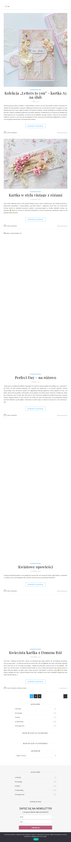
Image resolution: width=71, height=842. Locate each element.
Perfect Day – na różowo (35, 377)
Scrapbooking (35, 90)
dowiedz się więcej (35, 126)
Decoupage (18, 713)
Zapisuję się (35, 827)
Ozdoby (17, 717)
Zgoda (36, 839)
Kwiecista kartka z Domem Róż (35, 652)
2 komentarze (63, 688)
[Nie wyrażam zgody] (69, 837)
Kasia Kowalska (12, 132)
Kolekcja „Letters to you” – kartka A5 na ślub (36, 95)
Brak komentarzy (62, 133)
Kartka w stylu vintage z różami (35, 194)
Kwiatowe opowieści (35, 566)
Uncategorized (19, 726)
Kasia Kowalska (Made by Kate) (17, 688)
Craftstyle (18, 709)
